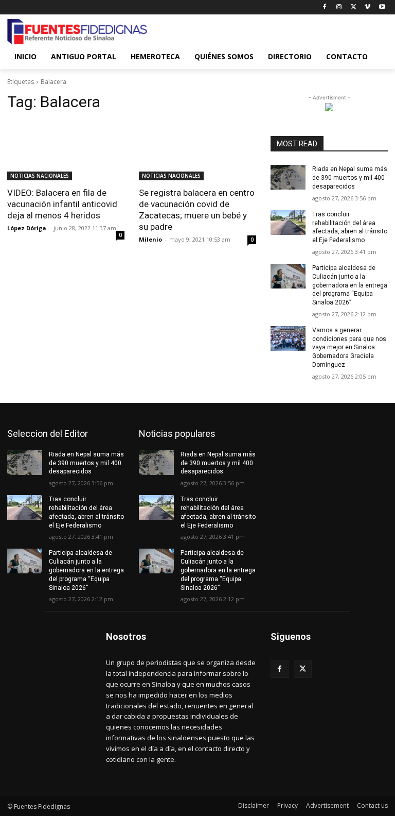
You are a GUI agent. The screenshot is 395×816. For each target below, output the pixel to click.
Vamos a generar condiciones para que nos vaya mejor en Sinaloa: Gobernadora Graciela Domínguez (349, 347)
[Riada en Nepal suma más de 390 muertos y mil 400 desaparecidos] (288, 177)
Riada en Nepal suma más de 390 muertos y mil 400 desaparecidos (349, 177)
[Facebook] (325, 7)
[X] (354, 7)
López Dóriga (26, 228)
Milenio (150, 239)
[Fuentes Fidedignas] (77, 32)
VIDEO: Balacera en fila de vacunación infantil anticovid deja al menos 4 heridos (62, 204)
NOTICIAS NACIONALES (39, 175)
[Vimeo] (367, 7)
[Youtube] (382, 7)
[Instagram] (339, 7)
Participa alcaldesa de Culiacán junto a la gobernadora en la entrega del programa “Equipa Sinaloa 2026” (349, 285)
